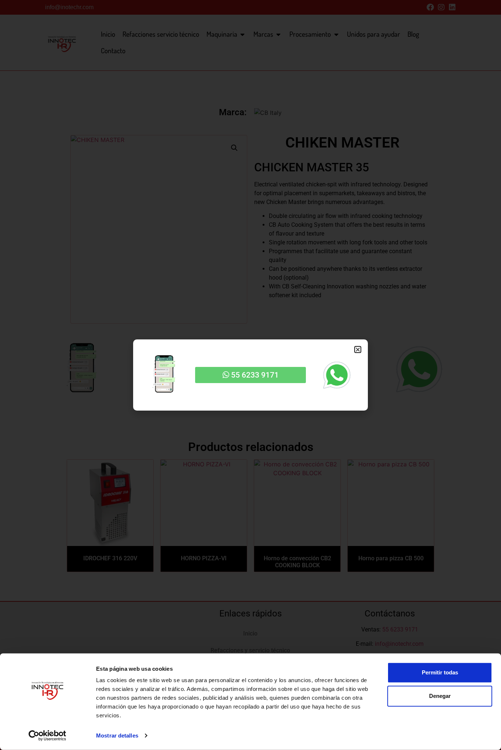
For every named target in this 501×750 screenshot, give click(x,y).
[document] (250, 375)
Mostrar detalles (117, 735)
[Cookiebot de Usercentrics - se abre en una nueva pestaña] (47, 735)
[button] (358, 349)
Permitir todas (440, 672)
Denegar (440, 696)
